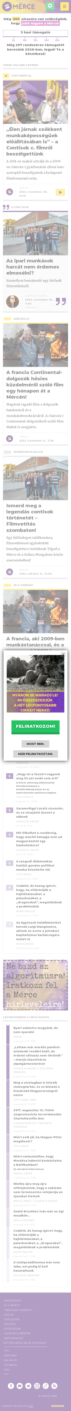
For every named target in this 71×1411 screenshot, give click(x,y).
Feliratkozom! (35, 726)
